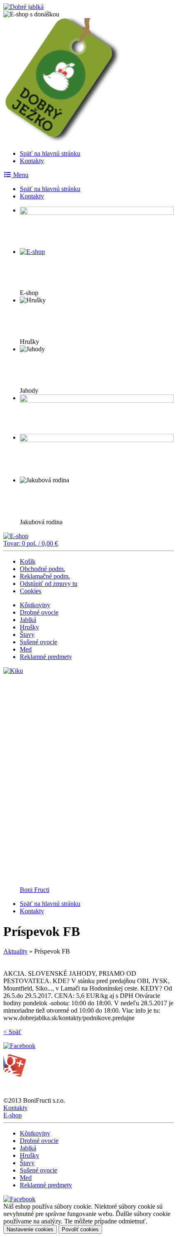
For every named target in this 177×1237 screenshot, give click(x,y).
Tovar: (30, 543)
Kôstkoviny (35, 604)
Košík (27, 561)
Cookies (30, 590)
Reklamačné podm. (45, 576)
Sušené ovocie (38, 641)
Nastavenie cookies (30, 1229)
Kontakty (32, 160)
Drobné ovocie (39, 612)
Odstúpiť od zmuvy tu (48, 583)
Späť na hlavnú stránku (50, 153)
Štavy (27, 634)
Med (26, 649)
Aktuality (15, 951)
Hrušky (29, 627)
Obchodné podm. (42, 568)
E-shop (12, 1115)
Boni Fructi (34, 889)
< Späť (12, 1031)
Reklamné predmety (46, 656)
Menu (20, 174)
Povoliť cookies (80, 1229)
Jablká (28, 619)
